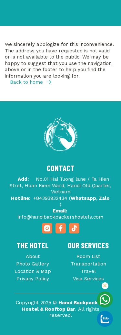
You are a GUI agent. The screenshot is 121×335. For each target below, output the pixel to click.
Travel (88, 271)
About (33, 256)
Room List (88, 256)
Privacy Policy (32, 279)
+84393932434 (50, 198)
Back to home (27, 82)
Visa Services (88, 279)
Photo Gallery (32, 264)
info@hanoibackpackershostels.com (60, 217)
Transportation (88, 264)
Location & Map (33, 271)
